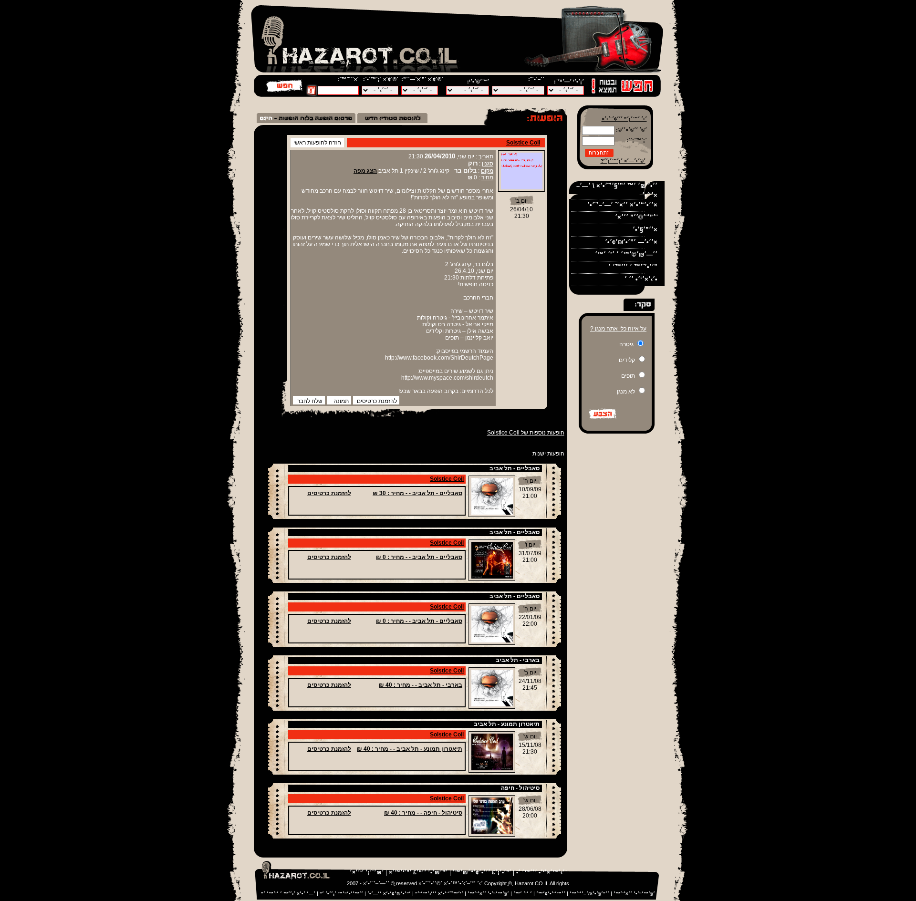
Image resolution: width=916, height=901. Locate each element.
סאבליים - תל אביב (514, 468)
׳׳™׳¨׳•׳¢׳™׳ (550, 893)
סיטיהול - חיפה (520, 788)
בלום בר (465, 170)
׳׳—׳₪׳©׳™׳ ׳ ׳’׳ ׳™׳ (626, 254)
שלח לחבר (310, 401)
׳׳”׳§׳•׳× (645, 229)
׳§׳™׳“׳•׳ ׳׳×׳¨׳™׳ (634, 893)
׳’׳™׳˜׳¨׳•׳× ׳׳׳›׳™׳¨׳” (439, 893)
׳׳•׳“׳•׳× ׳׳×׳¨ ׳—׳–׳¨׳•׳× (622, 204)
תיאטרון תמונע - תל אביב (507, 724)
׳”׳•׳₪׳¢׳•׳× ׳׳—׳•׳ (389, 893)
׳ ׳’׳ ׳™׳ (522, 893)
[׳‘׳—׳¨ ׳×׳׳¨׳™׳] (312, 94)
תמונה (341, 401)
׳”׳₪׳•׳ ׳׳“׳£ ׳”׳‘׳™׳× (418, 872)
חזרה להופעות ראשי (317, 142)
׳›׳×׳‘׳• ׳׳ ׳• (641, 279)
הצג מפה (365, 170)
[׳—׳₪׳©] (284, 91)
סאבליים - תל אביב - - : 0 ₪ (419, 557)
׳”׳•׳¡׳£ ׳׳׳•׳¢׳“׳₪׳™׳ (481, 872)
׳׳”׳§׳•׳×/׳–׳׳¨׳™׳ (589, 893)
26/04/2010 (440, 156)
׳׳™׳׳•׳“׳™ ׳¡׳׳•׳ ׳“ (341, 893)
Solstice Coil (523, 142)
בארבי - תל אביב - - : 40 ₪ (420, 685)
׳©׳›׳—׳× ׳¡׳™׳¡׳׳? (623, 161)
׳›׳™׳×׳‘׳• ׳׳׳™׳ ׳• (540, 872)
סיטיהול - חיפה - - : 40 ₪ (423, 812)
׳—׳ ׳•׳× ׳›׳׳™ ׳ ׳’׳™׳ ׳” (288, 893)
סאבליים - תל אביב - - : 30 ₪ (417, 493)
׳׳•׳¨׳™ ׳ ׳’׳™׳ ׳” (632, 266)
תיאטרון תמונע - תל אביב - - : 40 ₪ (409, 749)
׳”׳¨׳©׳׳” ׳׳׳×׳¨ (636, 217)
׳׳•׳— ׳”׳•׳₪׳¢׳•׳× (631, 242)
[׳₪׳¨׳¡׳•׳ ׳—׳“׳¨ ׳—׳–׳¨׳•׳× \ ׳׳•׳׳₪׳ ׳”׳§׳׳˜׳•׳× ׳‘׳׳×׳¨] (392, 121)
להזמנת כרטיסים (377, 401)
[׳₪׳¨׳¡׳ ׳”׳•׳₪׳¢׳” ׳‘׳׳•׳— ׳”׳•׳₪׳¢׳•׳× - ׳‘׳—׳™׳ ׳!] (306, 121)
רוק (473, 163)
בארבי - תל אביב (518, 660)
